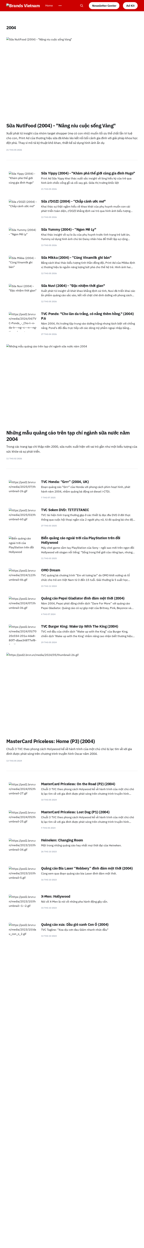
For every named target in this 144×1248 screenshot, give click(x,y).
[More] (60, 5)
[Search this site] (81, 5)
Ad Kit (130, 5)
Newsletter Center (104, 5)
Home (49, 5)
